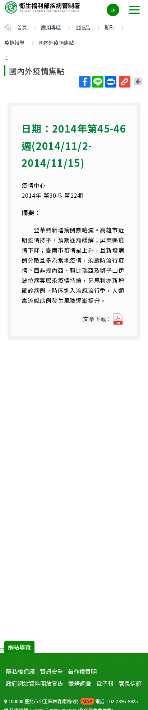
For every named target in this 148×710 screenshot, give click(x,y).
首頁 (22, 27)
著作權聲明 (82, 671)
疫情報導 (14, 42)
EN (113, 10)
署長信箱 (130, 683)
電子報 (105, 683)
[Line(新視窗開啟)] (97, 82)
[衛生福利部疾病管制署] (43, 7)
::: (6, 57)
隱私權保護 (20, 671)
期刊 (110, 27)
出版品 (82, 27)
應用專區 (51, 27)
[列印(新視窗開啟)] (110, 82)
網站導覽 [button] (19, 647)
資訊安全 (51, 671)
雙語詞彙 (79, 683)
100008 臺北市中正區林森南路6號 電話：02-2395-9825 (72, 701)
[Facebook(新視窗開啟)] (84, 82)
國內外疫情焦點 (56, 42)
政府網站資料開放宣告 (34, 683)
